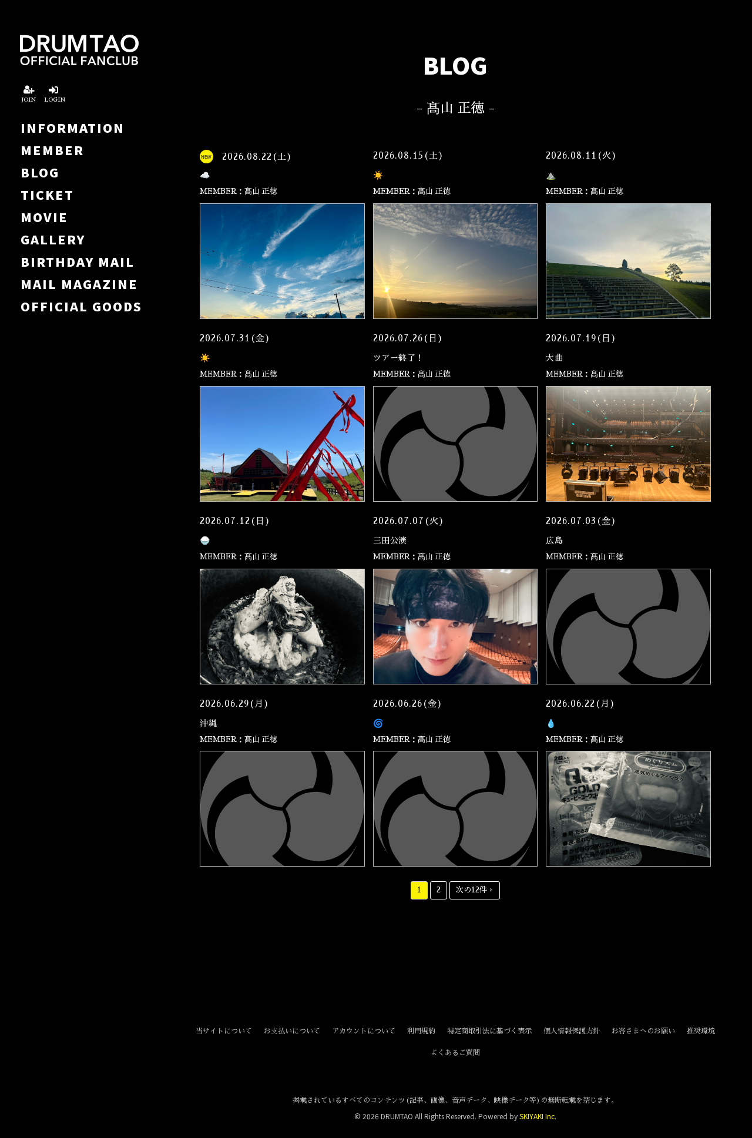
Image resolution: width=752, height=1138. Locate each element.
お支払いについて (292, 1031)
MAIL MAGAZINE (79, 284)
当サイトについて (224, 1031)
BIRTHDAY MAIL (78, 261)
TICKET (47, 194)
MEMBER (52, 150)
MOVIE (44, 217)
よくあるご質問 (455, 1052)
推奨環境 (701, 1031)
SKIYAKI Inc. (537, 1116)
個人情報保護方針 (571, 1031)
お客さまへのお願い (643, 1031)
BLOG (40, 172)
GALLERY (53, 239)
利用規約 (421, 1031)
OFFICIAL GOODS (81, 306)
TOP (724, 1105)
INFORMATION (73, 127)
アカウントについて (363, 1031)
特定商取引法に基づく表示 (489, 1031)
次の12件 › (475, 890)
